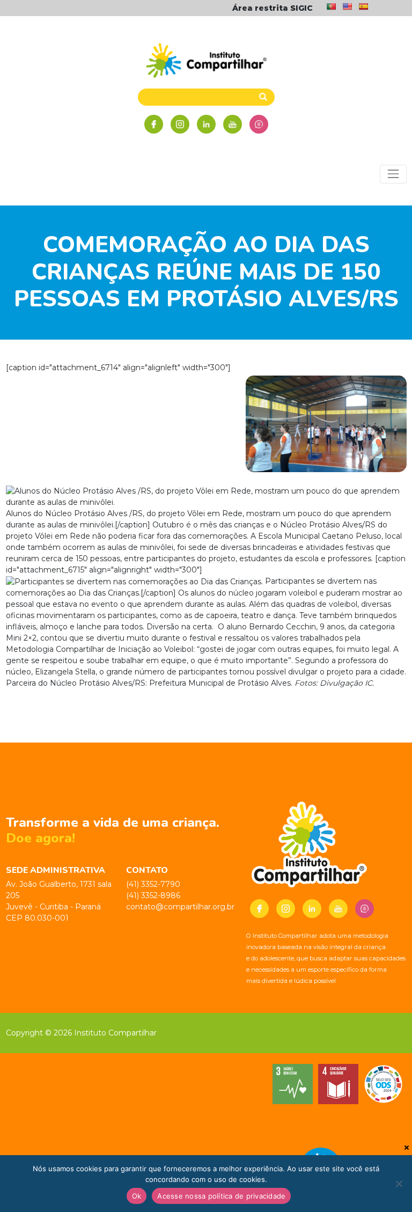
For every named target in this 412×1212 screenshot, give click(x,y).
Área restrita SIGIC (272, 8)
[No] (398, 1183)
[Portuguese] (331, 6)
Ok (137, 1196)
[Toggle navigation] (393, 174)
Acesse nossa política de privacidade (221, 1196)
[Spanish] (363, 6)
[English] (347, 6)
